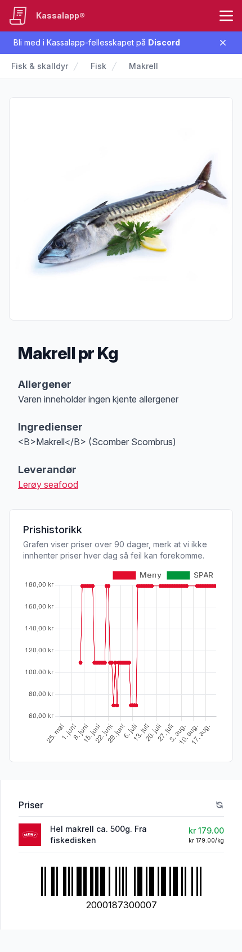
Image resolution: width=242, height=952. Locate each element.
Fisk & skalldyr (39, 66)
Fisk (98, 66)
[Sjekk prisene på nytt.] (219, 804)
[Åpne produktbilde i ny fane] (121, 209)
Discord (164, 42)
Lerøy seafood (48, 484)
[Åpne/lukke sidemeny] (226, 15)
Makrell (143, 66)
